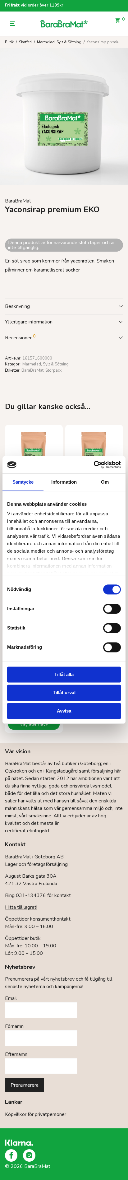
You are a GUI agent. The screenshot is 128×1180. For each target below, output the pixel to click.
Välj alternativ (34, 724)
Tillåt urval (64, 692)
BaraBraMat (18, 200)
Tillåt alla (64, 674)
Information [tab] (64, 482)
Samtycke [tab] (23, 482)
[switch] (112, 609)
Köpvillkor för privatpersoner (35, 1114)
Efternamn (16, 1054)
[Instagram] (29, 1155)
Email (11, 998)
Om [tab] (105, 482)
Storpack (53, 370)
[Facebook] (11, 1155)
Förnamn (14, 1026)
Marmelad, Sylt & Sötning (59, 41)
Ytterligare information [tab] (29, 321)
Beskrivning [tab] (17, 306)
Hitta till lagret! (21, 907)
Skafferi (25, 41)
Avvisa (64, 710)
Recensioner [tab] (20, 337)
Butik (9, 41)
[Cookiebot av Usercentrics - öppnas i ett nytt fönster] (93, 465)
